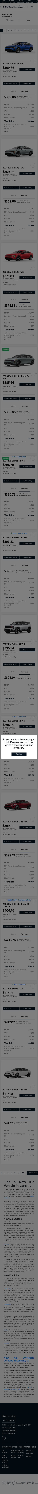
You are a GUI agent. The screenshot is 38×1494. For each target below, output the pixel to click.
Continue (19, 754)
